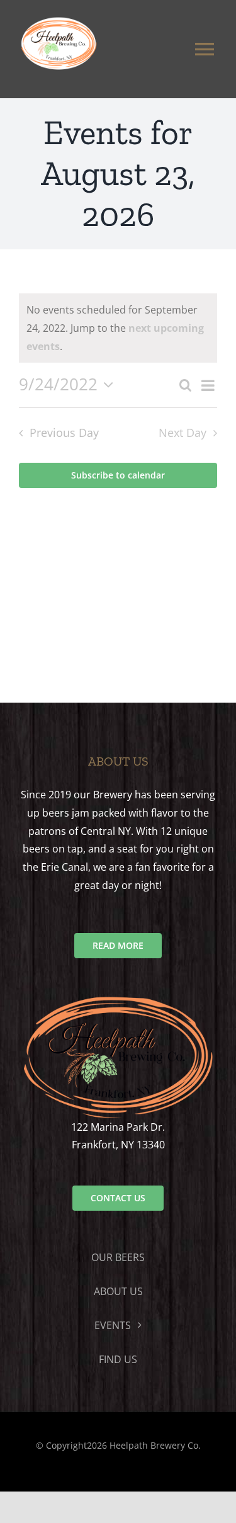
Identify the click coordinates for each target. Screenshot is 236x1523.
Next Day (182, 432)
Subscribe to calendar (118, 475)
